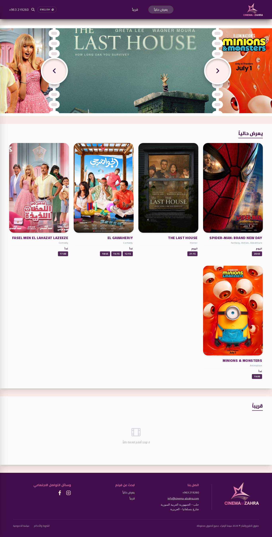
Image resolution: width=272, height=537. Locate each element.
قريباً (135, 10)
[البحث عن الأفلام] (33, 10)
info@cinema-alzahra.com (183, 498)
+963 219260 (19, 10)
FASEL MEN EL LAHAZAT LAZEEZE (40, 237)
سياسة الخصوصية (21, 525)
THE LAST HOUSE (182, 237)
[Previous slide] (54, 70)
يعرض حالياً (161, 10)
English (45, 9)
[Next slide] (217, 70)
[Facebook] (59, 492)
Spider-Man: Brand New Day (235, 237)
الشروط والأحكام (42, 525)
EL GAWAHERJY (120, 237)
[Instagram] (68, 492)
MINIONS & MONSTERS (242, 360)
